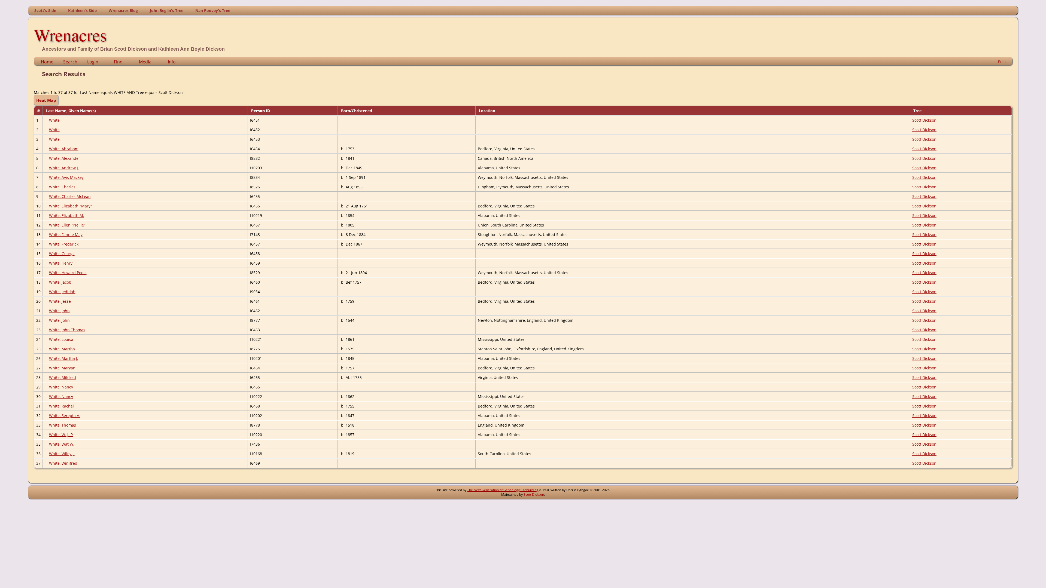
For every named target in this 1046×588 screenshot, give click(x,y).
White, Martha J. (63, 358)
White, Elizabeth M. (66, 215)
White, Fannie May (66, 234)
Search (70, 62)
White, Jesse (60, 301)
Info (172, 62)
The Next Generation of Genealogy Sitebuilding (502, 490)
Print (1002, 61)
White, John (59, 310)
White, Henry (60, 263)
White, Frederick (63, 244)
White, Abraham (63, 148)
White (54, 120)
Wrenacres (70, 34)
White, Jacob (60, 282)
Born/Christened (357, 110)
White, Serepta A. (64, 415)
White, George (62, 253)
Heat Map (46, 100)
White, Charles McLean (70, 196)
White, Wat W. (61, 444)
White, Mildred (62, 377)
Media (145, 62)
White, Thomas (62, 425)
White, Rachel (61, 406)
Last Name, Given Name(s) (71, 110)
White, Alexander (64, 158)
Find (118, 62)
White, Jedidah (62, 291)
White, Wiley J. (62, 453)
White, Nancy (61, 387)
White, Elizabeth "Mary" (70, 206)
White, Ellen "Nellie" (67, 225)
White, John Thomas (67, 329)
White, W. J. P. (61, 434)
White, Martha (62, 348)
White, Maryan (62, 367)
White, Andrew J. (64, 167)
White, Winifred (63, 463)
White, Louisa (61, 339)
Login (92, 62)
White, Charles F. (64, 186)
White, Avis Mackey (66, 177)
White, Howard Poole (68, 272)
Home (47, 62)
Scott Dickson (924, 120)
